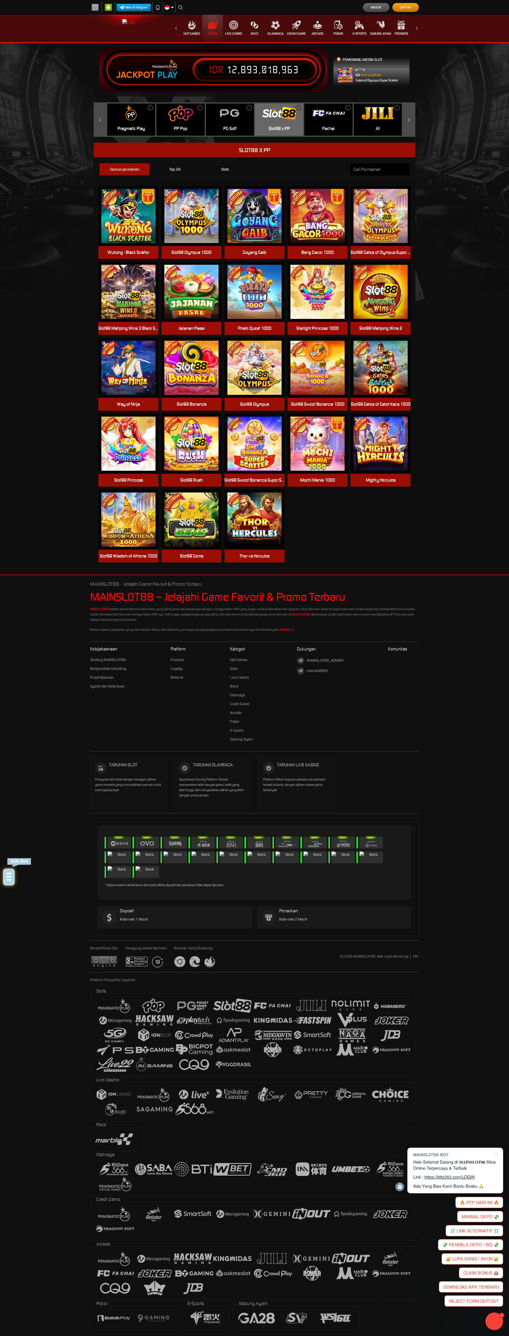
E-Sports (359, 33)
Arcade (317, 33)
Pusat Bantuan (102, 677)
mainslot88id (317, 670)
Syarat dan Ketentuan (107, 686)
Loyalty (177, 668)
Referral (177, 677)
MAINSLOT (287, 630)
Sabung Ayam (380, 33)
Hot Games (192, 33)
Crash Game (296, 33)
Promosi (401, 33)
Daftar (405, 7)
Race (254, 33)
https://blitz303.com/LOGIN (449, 1177)
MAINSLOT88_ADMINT (325, 660)
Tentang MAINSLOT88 (108, 659)
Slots (212, 33)
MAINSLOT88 (99, 609)
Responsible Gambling (108, 668)
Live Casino (233, 33)
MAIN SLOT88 (300, 614)
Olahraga (275, 33)
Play (167, 75)
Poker (338, 33)
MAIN (258, 216)
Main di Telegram (136, 7)
